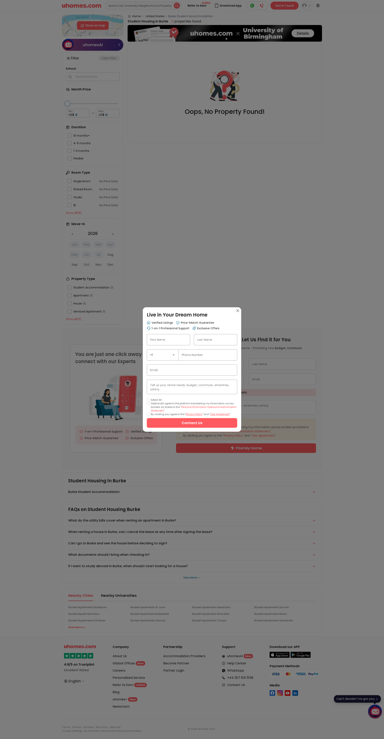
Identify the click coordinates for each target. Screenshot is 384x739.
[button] (173, 354)
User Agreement (219, 414)
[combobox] (163, 354)
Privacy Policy (194, 414)
